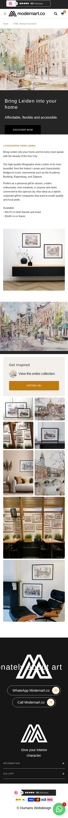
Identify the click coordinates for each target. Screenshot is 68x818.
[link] (13, 374)
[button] (5, 13)
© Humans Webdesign (34, 808)
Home (5, 24)
